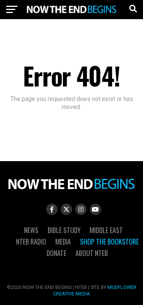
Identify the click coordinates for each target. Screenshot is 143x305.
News (31, 230)
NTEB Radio (31, 241)
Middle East (106, 230)
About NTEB (92, 253)
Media (63, 241)
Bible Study (64, 230)
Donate (56, 253)
